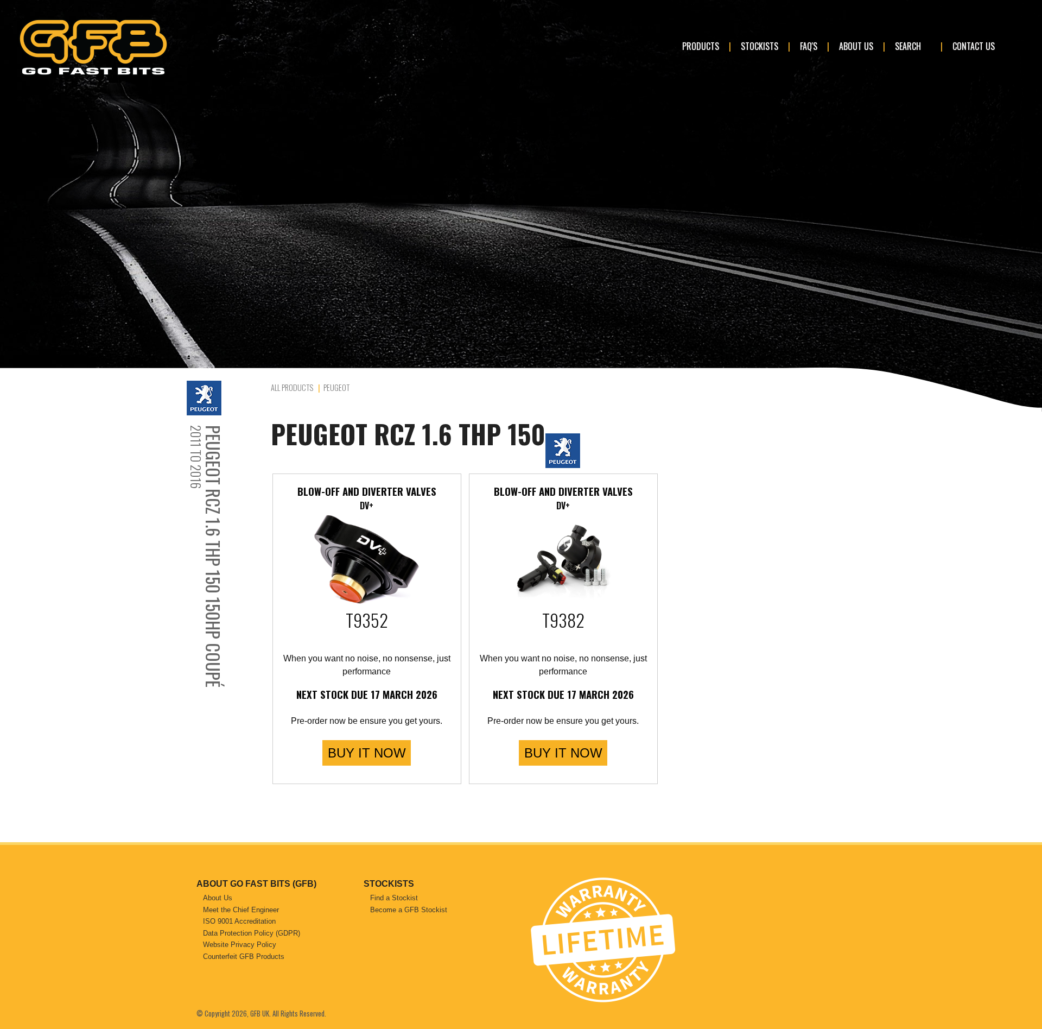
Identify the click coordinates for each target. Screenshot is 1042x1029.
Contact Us (973, 46)
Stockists (759, 46)
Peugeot (336, 387)
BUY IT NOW (367, 753)
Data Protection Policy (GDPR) (251, 933)
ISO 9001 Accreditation (239, 921)
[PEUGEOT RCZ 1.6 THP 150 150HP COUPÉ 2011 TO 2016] (226, 398)
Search (908, 46)
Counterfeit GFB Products (243, 956)
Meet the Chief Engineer (241, 910)
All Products (292, 387)
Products (700, 46)
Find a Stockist (394, 898)
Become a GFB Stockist (408, 910)
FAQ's (808, 46)
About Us (856, 46)
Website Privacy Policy (239, 944)
